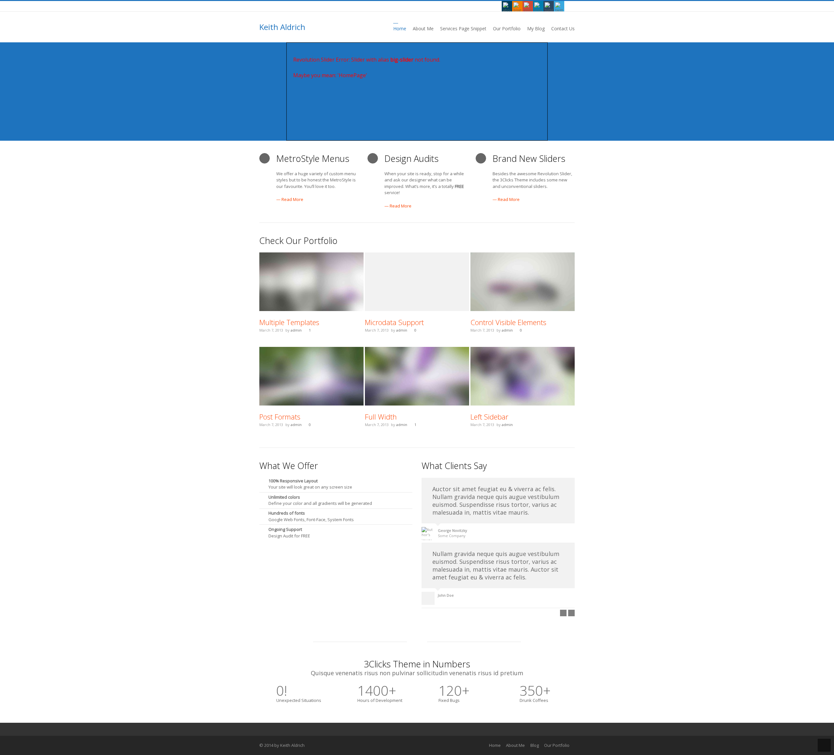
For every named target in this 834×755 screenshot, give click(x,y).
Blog (534, 745)
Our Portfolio (556, 745)
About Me (515, 745)
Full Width (381, 416)
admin (296, 330)
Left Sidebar (489, 416)
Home (495, 745)
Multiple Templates (289, 322)
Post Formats (279, 416)
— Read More (289, 199)
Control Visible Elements (508, 322)
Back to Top (824, 745)
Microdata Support (394, 322)
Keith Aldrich (282, 27)
